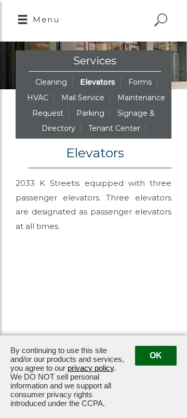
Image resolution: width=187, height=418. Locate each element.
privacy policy (91, 367)
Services (94, 61)
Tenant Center (114, 128)
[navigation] (38, 20)
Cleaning (51, 82)
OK (156, 355)
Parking (90, 113)
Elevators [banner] (95, 152)
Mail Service (82, 97)
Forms (140, 82)
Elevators (97, 82)
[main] (93, 280)
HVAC (37, 97)
